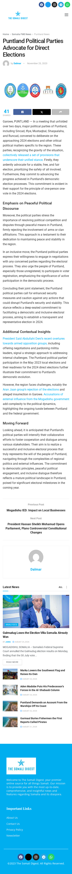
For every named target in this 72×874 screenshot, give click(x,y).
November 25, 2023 (37, 63)
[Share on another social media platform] (60, 112)
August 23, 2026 (29, 679)
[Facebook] (41, 4)
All (60, 587)
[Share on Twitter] (41, 112)
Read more (14, 661)
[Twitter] (48, 4)
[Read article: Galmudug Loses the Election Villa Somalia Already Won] (36, 611)
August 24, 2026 (21, 642)
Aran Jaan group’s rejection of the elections (31, 389)
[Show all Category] (66, 587)
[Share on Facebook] (22, 112)
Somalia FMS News (21, 34)
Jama (8, 642)
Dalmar (17, 63)
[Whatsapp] (67, 4)
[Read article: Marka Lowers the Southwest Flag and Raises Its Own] (10, 674)
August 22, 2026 (29, 711)
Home (6, 34)
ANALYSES (11, 624)
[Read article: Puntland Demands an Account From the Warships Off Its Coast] (10, 706)
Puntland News (41, 34)
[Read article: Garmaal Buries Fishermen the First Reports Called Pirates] (10, 722)
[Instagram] (54, 4)
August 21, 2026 (29, 727)
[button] (66, 15)
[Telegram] (61, 4)
